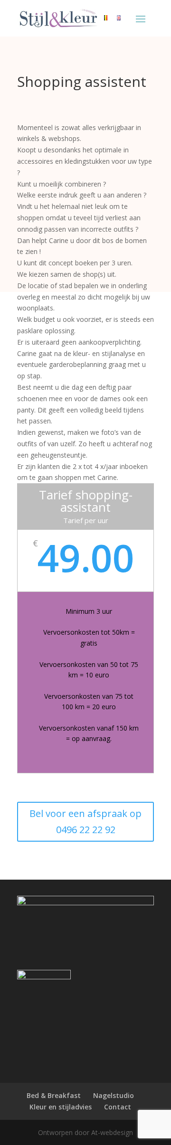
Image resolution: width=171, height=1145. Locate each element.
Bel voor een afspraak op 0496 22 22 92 (85, 821)
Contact (117, 1106)
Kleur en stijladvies (60, 1106)
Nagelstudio (113, 1095)
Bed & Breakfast (54, 1095)
